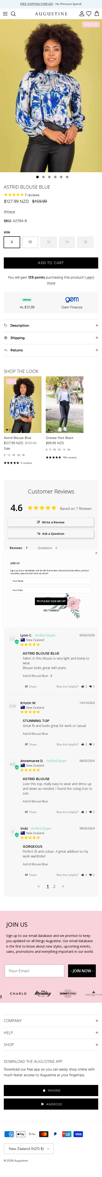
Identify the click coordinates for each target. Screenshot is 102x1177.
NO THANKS (51, 610)
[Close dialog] (96, 553)
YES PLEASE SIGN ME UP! (51, 601)
